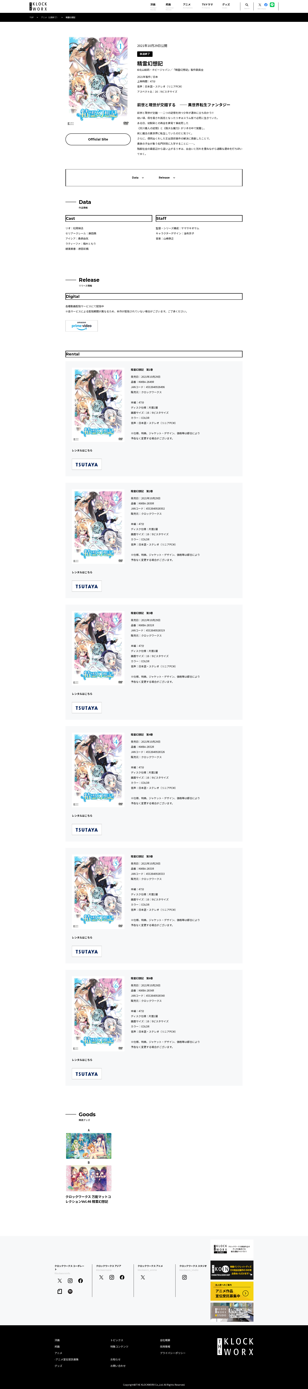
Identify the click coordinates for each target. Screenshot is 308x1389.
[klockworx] (38, 6)
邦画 (57, 1346)
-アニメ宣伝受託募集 (67, 1359)
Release (164, 177)
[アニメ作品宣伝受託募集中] (231, 1291)
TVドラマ (207, 5)
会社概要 (165, 1340)
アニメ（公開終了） (49, 17)
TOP (32, 17)
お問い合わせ (118, 1366)
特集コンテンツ (119, 1346)
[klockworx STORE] (231, 1249)
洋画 (57, 1340)
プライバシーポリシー (173, 1353)
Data (135, 177)
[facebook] (80, 1280)
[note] (60, 1291)
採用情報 (165, 1346)
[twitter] (60, 1280)
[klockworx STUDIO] (231, 1312)
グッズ (226, 5)
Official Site (98, 139)
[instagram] (70, 1280)
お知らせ (115, 1359)
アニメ (188, 5)
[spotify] (70, 1291)
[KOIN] (231, 1270)
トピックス (116, 1340)
